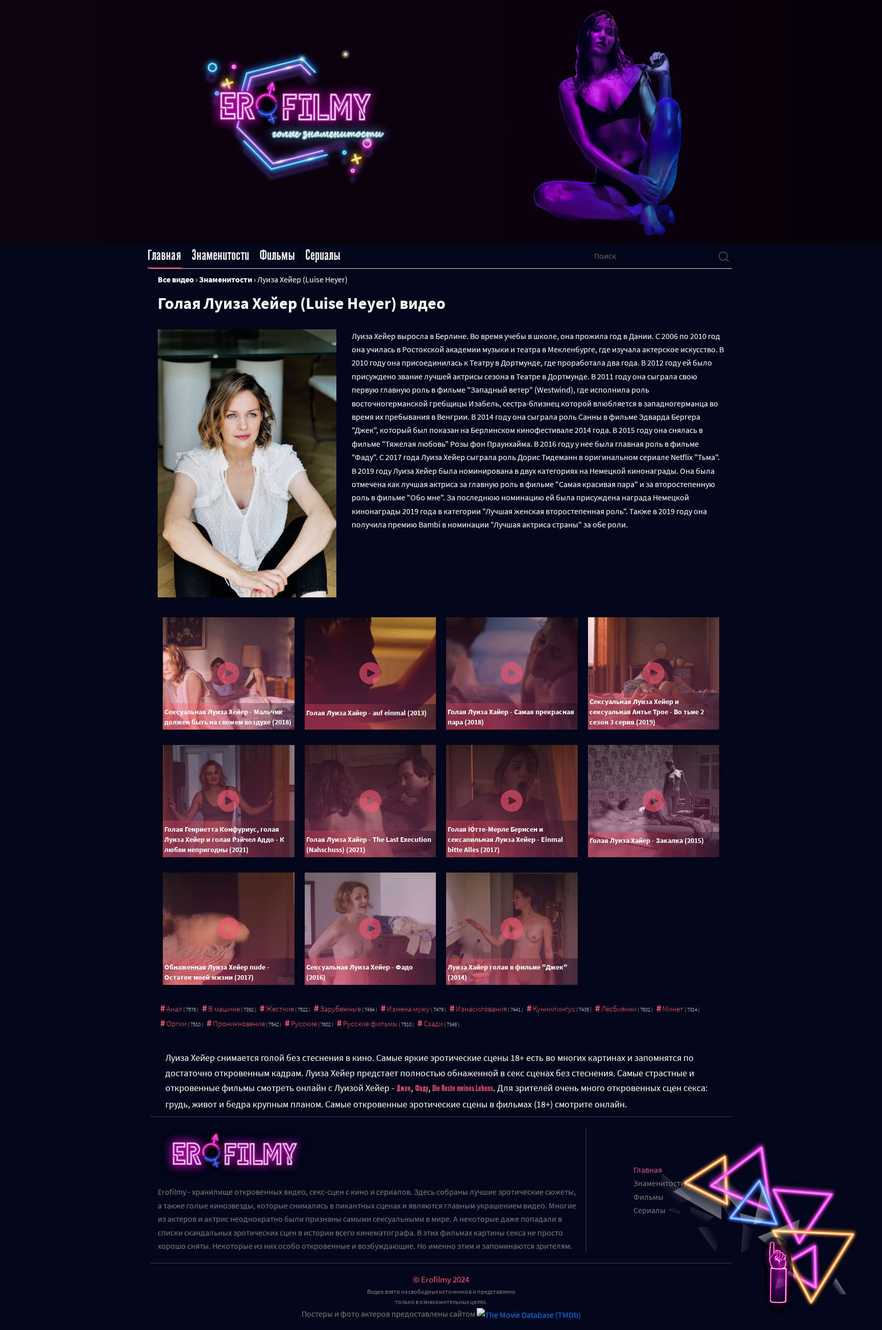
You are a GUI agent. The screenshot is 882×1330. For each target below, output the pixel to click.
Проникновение (239, 1023)
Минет (673, 1008)
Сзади (433, 1023)
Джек (404, 1088)
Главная (164, 255)
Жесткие (280, 1008)
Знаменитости (220, 255)
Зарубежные (340, 1008)
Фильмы (277, 255)
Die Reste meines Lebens (462, 1088)
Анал (174, 1008)
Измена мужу (408, 1008)
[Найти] (724, 256)
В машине (224, 1008)
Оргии (176, 1023)
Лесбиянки (618, 1008)
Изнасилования (481, 1008)
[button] (240, 591)
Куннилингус (554, 1008)
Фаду (421, 1088)
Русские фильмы (370, 1023)
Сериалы (322, 255)
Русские (304, 1023)
